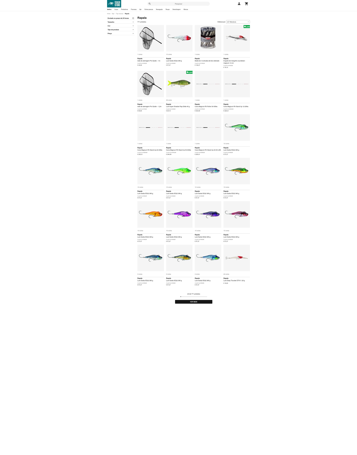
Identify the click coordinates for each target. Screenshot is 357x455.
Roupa (168, 9)
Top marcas (119, 13)
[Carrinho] (246, 4)
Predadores (124, 9)
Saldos (109, 9)
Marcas (186, 9)
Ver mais (193, 302)
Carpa (116, 9)
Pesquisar (178, 4)
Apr (140, 9)
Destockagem (177, 9)
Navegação (159, 9)
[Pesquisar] (149, 4)
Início (108, 13)
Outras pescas (148, 9)
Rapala (139, 58)
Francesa (133, 9)
